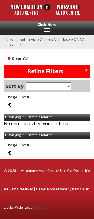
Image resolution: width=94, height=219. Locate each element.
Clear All (20, 58)
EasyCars (40, 207)
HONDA (78, 39)
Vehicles (61, 39)
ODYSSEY (13, 44)
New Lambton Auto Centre (28, 39)
